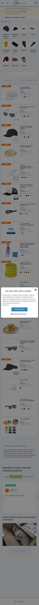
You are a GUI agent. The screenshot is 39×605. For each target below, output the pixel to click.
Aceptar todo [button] (19, 309)
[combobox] (35, 290)
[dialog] (19, 302)
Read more (5, 305)
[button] (19, 314)
